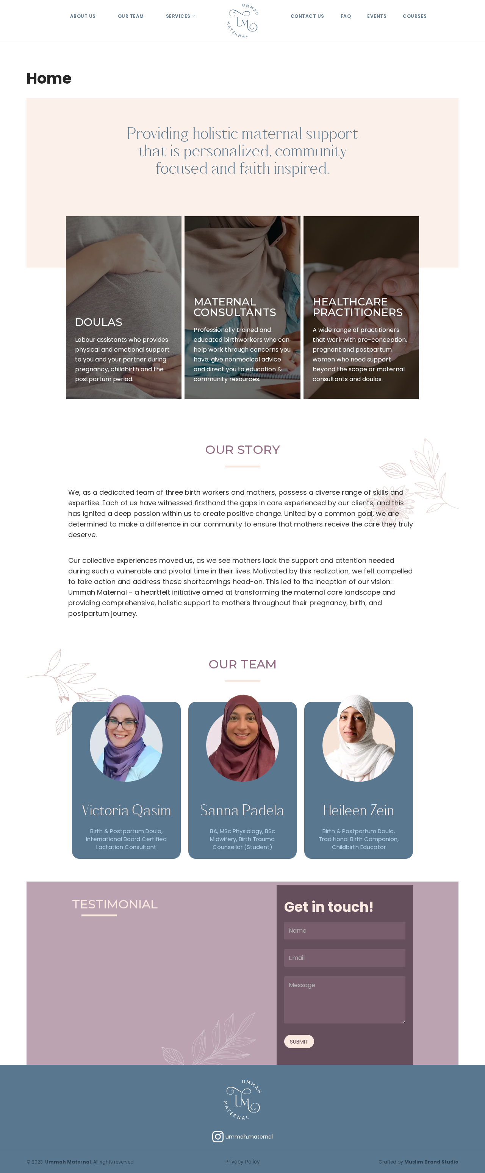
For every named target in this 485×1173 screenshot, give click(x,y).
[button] (193, 16)
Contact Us (307, 16)
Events (376, 16)
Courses (415, 16)
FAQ (346, 16)
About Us (83, 16)
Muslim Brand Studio (431, 1162)
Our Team (131, 16)
